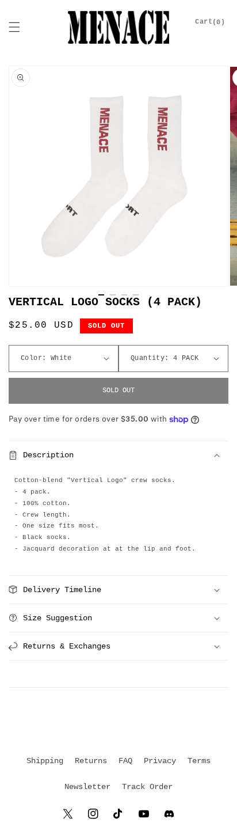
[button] (14, 27)
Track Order (147, 786)
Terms (199, 760)
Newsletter (87, 786)
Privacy (160, 760)
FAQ (125, 760)
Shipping (44, 760)
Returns (91, 760)
